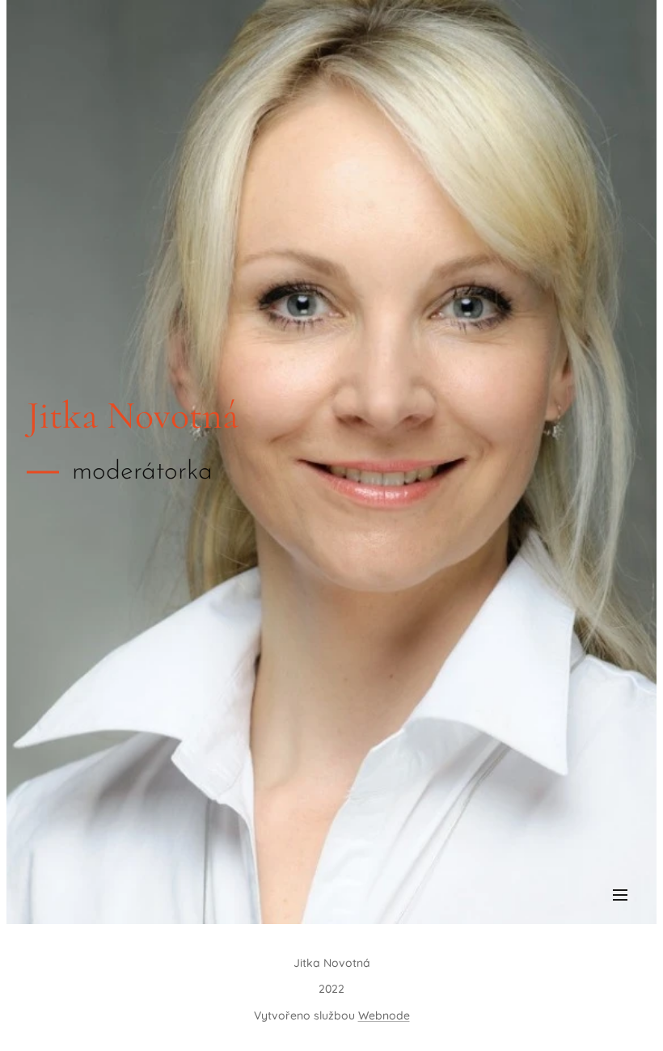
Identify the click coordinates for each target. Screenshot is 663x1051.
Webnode (384, 1015)
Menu (620, 894)
